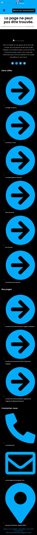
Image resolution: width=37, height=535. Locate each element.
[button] (4, 10)
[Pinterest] (24, 63)
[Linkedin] (20, 63)
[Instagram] (16, 63)
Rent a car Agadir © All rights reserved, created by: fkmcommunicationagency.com (19, 531)
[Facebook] (12, 63)
